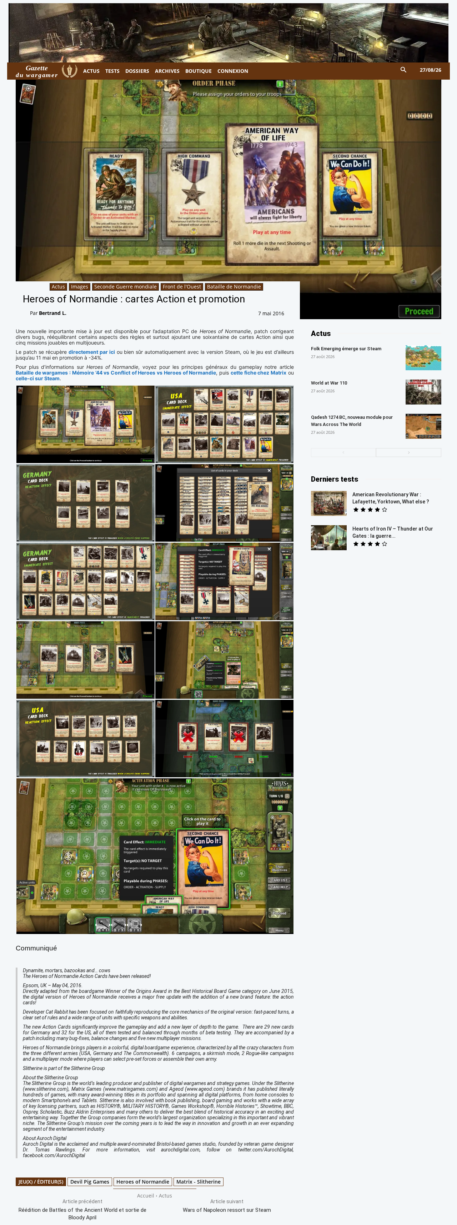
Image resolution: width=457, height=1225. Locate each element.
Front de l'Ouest (182, 286)
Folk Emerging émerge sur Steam (346, 348)
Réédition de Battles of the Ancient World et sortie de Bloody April (82, 1214)
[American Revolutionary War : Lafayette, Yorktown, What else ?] (329, 503)
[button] (403, 70)
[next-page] (408, 452)
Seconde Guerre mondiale (125, 286)
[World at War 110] (423, 392)
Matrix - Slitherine (198, 1181)
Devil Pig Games (89, 1181)
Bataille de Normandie (234, 286)
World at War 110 (329, 383)
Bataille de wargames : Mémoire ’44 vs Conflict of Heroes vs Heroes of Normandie (116, 373)
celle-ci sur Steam (38, 378)
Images (79, 286)
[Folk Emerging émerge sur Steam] (423, 357)
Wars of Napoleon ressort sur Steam (227, 1210)
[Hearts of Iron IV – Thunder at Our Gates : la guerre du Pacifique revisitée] (329, 537)
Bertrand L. (52, 313)
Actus (58, 286)
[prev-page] (343, 452)
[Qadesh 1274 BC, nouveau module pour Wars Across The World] (423, 426)
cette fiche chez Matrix (258, 373)
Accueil (145, 1195)
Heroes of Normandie (142, 1181)
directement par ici (92, 352)
